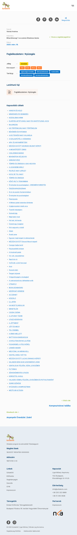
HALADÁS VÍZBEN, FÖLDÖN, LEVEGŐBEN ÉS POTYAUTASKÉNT (31, 380)
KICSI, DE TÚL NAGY (16, 174)
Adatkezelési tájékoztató (32, 531)
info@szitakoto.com (59, 489)
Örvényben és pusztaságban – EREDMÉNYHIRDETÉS (27, 185)
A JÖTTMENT (13, 323)
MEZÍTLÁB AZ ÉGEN (16, 390)
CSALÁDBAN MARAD (16, 153)
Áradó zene (13, 234)
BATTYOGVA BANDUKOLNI (18, 337)
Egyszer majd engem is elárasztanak (21, 238)
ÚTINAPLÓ (12, 284)
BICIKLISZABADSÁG (16, 288)
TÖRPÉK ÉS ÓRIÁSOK (16, 178)
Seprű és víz (13, 259)
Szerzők (10, 483)
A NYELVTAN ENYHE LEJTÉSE (20, 341)
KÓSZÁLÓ (12, 298)
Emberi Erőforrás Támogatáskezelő (19, 505)
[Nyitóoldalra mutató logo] (22, 437)
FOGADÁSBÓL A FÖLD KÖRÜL (19, 344)
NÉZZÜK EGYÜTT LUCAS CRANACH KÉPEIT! (25, 358)
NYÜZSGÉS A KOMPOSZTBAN (19, 387)
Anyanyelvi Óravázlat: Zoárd (19, 417)
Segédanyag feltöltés (14, 531)
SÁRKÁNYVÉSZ (14, 160)
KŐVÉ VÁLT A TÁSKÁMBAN (18, 181)
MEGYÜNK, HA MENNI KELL (19, 351)
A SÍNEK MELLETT (15, 334)
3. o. (33, 67)
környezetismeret (42, 72)
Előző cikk (66, 400)
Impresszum (11, 490)
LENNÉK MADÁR (15, 348)
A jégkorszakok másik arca (18, 206)
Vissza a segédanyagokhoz (60, 37)
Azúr (10, 266)
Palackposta (13, 199)
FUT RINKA (13, 369)
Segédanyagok (12, 480)
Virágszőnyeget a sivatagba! (19, 277)
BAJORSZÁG (13, 125)
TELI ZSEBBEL (14, 330)
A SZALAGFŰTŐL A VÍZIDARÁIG (20, 139)
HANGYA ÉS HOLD (15, 110)
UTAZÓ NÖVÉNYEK (16, 319)
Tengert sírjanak (14, 273)
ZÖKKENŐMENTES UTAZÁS (19, 373)
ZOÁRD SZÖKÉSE (15, 383)
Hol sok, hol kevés (15, 220)
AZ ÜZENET (13, 295)
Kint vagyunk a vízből (16, 227)
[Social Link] (8, 522)
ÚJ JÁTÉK (12, 302)
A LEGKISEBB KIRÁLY (16, 167)
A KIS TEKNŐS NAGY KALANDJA (20, 135)
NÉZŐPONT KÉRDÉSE (16, 291)
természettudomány (41, 75)
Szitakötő (10, 473)
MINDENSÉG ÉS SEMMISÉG (18, 114)
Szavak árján (13, 270)
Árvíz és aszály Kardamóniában (20, 192)
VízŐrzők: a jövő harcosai (18, 263)
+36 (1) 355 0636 (58, 496)
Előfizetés (10, 476)
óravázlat (24, 64)
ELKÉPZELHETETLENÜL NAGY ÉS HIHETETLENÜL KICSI (29, 121)
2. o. (27, 67)
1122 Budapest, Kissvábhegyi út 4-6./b (60, 477)
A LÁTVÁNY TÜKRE (16, 316)
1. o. (22, 67)
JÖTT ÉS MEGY (14, 327)
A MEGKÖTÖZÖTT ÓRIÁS (17, 149)
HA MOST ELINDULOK (17, 305)
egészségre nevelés (27, 72)
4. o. (39, 67)
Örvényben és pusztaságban (19, 195)
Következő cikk (12, 412)
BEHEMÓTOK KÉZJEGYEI (18, 157)
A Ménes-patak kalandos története (21, 203)
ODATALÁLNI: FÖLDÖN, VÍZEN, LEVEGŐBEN (24, 366)
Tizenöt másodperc (15, 210)
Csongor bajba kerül (16, 245)
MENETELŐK (13, 309)
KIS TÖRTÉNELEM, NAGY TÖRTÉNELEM (23, 128)
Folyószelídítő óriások (16, 249)
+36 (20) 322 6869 (59, 492)
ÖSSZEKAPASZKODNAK (17, 188)
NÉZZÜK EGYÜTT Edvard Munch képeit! (23, 242)
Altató (11, 231)
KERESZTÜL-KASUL (16, 376)
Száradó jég (13, 213)
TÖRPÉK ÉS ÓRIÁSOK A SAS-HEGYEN (22, 164)
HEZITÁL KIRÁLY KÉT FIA (17, 355)
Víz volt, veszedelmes (16, 256)
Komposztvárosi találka (59, 405)
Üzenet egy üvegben (16, 224)
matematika (55, 72)
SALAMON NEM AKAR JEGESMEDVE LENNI (24, 362)
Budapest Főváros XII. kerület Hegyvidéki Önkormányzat (27, 508)
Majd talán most (14, 217)
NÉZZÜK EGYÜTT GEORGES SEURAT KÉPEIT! (25, 146)
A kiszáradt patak (15, 252)
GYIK (8, 487)
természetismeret (26, 75)
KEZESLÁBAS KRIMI (16, 118)
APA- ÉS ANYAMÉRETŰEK (18, 142)
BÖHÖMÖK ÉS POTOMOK (18, 132)
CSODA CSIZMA (14, 312)
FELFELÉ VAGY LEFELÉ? (17, 171)
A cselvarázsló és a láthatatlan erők (21, 280)
